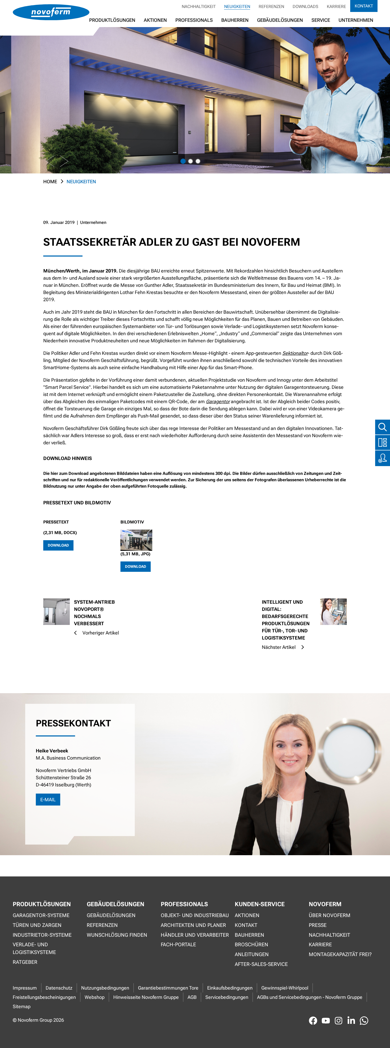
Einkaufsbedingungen (230, 988)
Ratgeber (25, 962)
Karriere (336, 6)
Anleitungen (252, 954)
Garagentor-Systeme (41, 915)
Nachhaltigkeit (199, 6)
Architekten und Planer (193, 925)
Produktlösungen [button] (112, 20)
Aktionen (247, 915)
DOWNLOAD (58, 545)
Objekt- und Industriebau (195, 915)
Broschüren (251, 945)
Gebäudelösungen (280, 20)
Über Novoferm (329, 915)
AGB (192, 997)
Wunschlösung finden (117, 935)
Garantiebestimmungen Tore (168, 988)
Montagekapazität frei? (340, 954)
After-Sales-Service (261, 964)
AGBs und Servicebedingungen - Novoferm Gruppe (309, 997)
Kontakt (364, 5)
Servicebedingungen (226, 997)
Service (320, 20)
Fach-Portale (178, 945)
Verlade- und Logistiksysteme (34, 948)
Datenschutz (59, 988)
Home (50, 181)
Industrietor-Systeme (42, 935)
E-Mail (48, 799)
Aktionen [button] (155, 20)
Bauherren (235, 20)
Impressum (25, 988)
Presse (318, 925)
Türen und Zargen (37, 925)
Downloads (305, 6)
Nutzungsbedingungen (105, 988)
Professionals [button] (194, 20)
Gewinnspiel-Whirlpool (284, 988)
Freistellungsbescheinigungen (44, 997)
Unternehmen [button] (356, 20)
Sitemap (22, 1006)
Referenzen (271, 6)
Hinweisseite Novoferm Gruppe (146, 997)
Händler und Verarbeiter (195, 935)
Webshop (95, 997)
